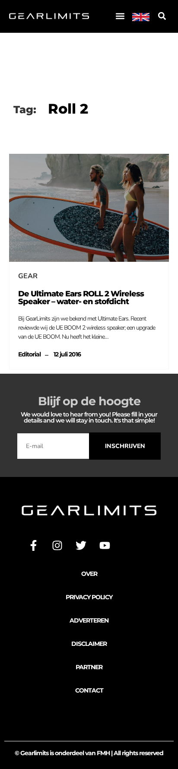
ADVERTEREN (89, 620)
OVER (89, 574)
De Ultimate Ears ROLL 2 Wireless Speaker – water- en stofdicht (81, 297)
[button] (120, 16)
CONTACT (89, 690)
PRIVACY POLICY (89, 597)
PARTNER (89, 667)
